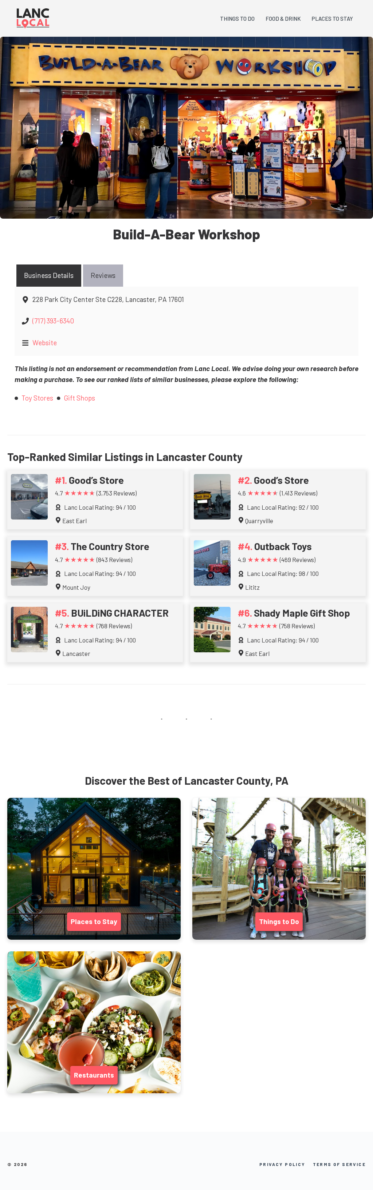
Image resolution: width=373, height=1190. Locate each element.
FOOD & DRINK (283, 18)
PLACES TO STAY (332, 18)
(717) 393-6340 (53, 321)
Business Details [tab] (49, 275)
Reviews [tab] (103, 275)
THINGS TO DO (237, 18)
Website (44, 342)
